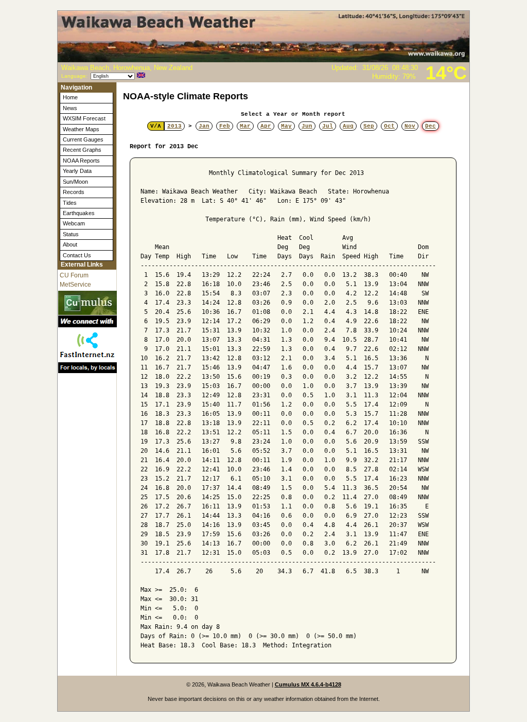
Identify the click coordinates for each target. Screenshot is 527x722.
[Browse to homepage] (263, 60)
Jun (307, 126)
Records (73, 192)
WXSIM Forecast (84, 118)
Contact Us (77, 255)
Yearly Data (77, 171)
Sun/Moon (75, 182)
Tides (70, 203)
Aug (348, 126)
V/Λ (155, 126)
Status (71, 234)
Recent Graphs (82, 150)
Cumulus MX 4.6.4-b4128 (308, 684)
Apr (265, 126)
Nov (410, 126)
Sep (368, 126)
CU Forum (74, 275)
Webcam (74, 223)
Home (70, 97)
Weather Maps (81, 129)
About (70, 244)
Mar (245, 126)
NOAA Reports (81, 160)
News (70, 108)
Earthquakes (79, 213)
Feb (224, 126)
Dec (430, 126)
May (286, 126)
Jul (327, 126)
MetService (75, 284)
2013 (174, 126)
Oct (389, 126)
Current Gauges (83, 139)
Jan (204, 126)
